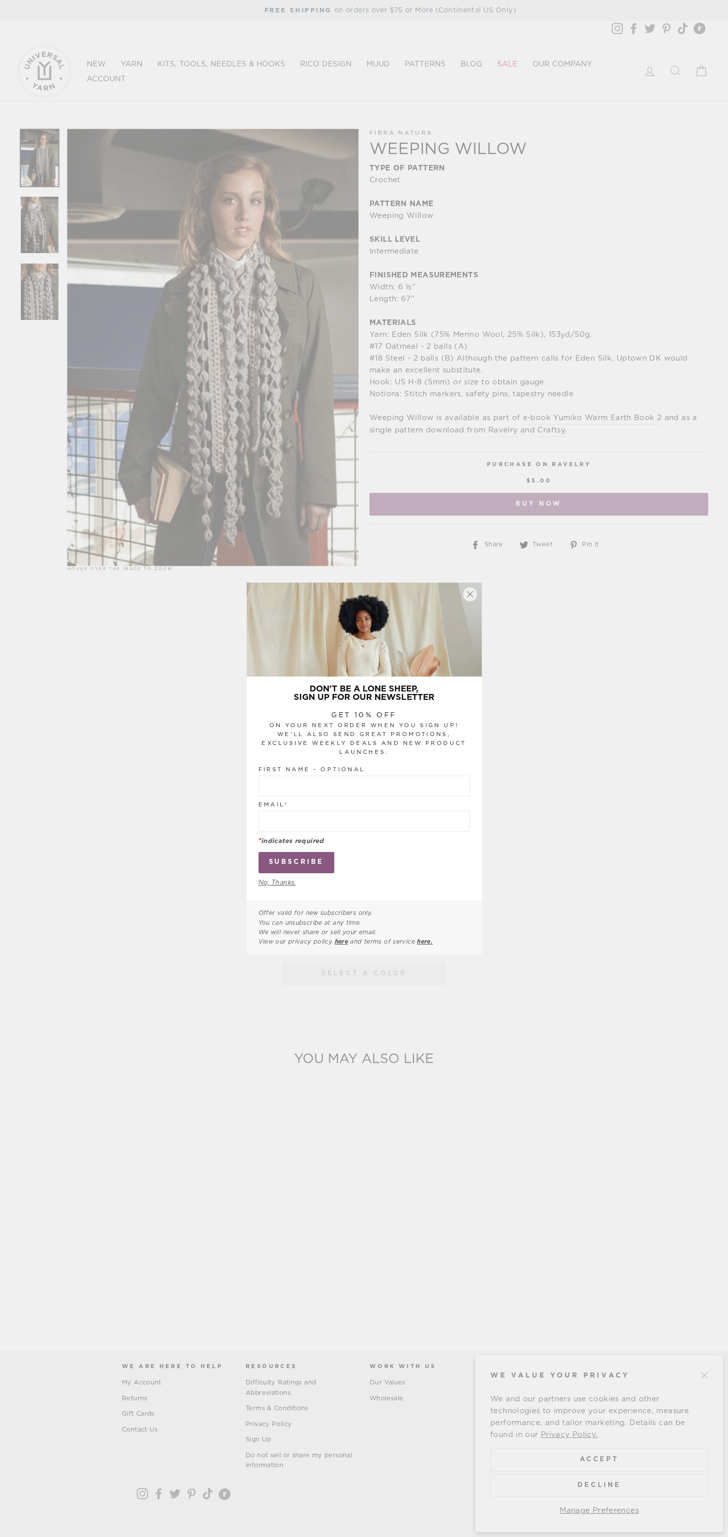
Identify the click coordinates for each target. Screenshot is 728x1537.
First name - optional (312, 769)
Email (274, 804)
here (342, 942)
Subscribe (296, 862)
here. (425, 942)
